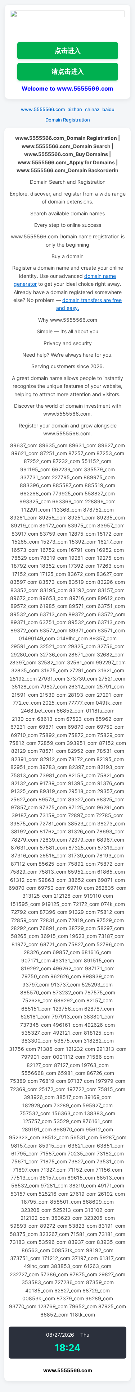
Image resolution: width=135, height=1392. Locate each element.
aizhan (75, 109)
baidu (108, 109)
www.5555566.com (43, 109)
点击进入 (68, 50)
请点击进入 (67, 71)
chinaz (92, 109)
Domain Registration (67, 120)
